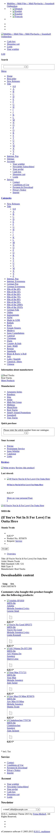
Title (9, 84)
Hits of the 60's (14, 294)
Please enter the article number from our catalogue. (26, 430)
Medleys (11, 330)
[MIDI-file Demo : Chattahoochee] (9, 734)
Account (11, 161)
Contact (16, 182)
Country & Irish (14, 343)
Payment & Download (23, 187)
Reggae (10, 348)
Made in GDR (13, 320)
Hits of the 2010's (15, 307)
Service (10, 179)
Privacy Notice (19, 190)
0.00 (3, 54)
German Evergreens (16, 286)
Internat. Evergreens (16, 281)
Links (9, 456)
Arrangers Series (14, 392)
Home (9, 76)
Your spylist (18, 169)
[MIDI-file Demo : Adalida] (9, 614)
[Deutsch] (17, 8)
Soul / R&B (12, 346)
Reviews (5, 462)
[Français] (18, 16)
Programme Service (16, 448)
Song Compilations (15, 333)
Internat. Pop (13, 156)
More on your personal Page (20, 498)
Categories (6, 198)
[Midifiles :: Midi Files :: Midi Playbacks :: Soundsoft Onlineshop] (28, 36)
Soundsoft (11, 415)
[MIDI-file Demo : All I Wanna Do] (9, 662)
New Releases (13, 81)
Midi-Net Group (14, 402)
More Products (8, 380)
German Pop (12, 284)
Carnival (11, 335)
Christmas (11, 338)
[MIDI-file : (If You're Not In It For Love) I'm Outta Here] (22, 505)
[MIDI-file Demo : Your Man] (9, 686)
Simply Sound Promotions (19, 412)
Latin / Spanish (14, 359)
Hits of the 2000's (15, 304)
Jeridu (9, 399)
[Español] (17, 14)
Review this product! (25, 467)
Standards (11, 351)
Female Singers (14, 328)
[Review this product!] (8, 467)
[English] (17, 11)
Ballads (10, 323)
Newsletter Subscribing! (23, 166)
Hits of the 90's (14, 302)
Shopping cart (13, 44)
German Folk (13, 310)
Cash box (11, 41)
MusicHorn (12, 407)
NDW (9, 317)
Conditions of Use (21, 184)
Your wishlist (13, 49)
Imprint (16, 192)
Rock (9, 325)
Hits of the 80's (14, 299)
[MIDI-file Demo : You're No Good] (9, 638)
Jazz (9, 356)
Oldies (10, 312)
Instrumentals (13, 315)
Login (9, 46)
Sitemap (10, 159)
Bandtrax (11, 394)
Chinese (10, 364)
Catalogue (11, 454)
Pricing (10, 446)
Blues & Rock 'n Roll (16, 354)
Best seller (11, 78)
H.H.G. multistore (42, 831)
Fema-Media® (39, 814)
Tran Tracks (12, 417)
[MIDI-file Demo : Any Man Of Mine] (9, 710)
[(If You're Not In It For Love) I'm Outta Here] (28, 479)
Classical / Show (14, 361)
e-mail (6, 809)
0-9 (14, 86)
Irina (9, 397)
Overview (11, 554)
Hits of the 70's (14, 297)
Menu (3, 71)
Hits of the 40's (14, 289)
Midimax (11, 405)
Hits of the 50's (14, 291)
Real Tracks (12, 410)
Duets (9, 341)
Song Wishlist (13, 451)
